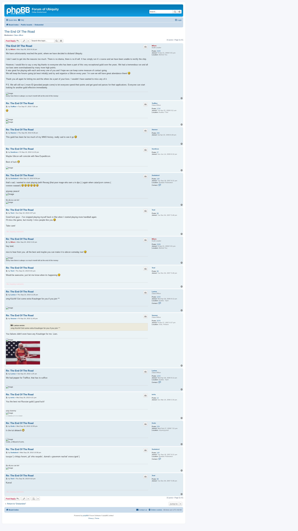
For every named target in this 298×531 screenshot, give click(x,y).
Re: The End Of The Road (20, 103)
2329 (158, 51)
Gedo (154, 423)
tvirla (154, 394)
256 (158, 133)
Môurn (154, 46)
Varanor (155, 315)
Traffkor (155, 103)
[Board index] (18, 10)
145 (158, 179)
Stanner (155, 129)
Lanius (154, 291)
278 (158, 426)
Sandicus (155, 149)
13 (158, 398)
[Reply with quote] (145, 47)
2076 (158, 321)
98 (158, 213)
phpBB (85, 515)
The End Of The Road (19, 31)
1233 (158, 297)
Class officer (18, 35)
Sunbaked (155, 175)
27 (158, 152)
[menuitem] (21, 20)
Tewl (153, 210)
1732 (158, 108)
